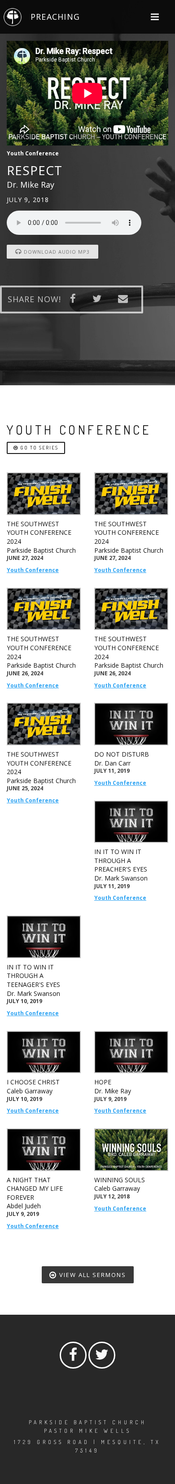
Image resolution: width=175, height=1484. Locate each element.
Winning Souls (119, 1180)
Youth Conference (33, 570)
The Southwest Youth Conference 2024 (39, 533)
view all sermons (91, 1275)
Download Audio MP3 (56, 251)
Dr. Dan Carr (112, 763)
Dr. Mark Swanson (121, 878)
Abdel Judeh (24, 1206)
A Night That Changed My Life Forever (35, 1189)
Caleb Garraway (29, 1091)
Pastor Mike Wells (87, 1430)
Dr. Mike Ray (112, 1091)
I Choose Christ (33, 1082)
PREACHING (55, 16)
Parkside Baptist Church (41, 550)
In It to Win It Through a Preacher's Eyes (120, 860)
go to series (38, 448)
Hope (102, 1082)
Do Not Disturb (121, 754)
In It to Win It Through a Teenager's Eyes (33, 976)
